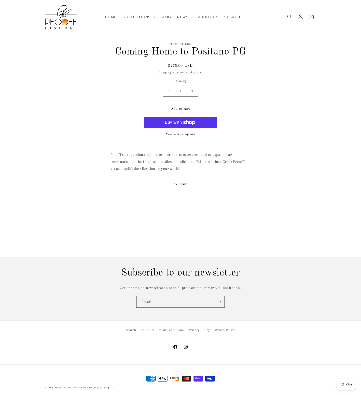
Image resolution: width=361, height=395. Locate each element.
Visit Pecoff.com (171, 330)
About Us (147, 330)
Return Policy (225, 330)
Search (131, 330)
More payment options (180, 134)
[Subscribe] (219, 302)
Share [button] (183, 184)
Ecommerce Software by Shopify (92, 387)
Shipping (165, 72)
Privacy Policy (199, 330)
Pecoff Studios (64, 387)
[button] (138, 17)
